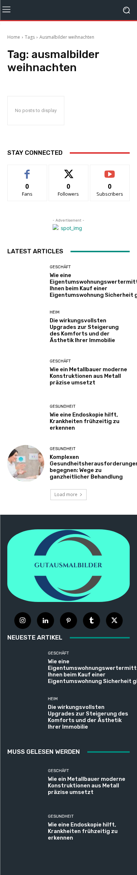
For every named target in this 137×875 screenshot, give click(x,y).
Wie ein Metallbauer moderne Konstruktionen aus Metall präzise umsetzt (88, 376)
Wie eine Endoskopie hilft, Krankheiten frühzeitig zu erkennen (84, 421)
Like (27, 170)
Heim (55, 312)
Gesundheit (63, 406)
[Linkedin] (45, 620)
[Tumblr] (91, 620)
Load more (65, 494)
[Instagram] (22, 620)
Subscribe (110, 170)
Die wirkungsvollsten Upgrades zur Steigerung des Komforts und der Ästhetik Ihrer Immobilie (84, 330)
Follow (68, 170)
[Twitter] (114, 620)
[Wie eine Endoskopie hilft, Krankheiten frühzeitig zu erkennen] (25, 418)
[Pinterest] (68, 620)
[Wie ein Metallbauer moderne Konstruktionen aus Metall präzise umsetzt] (25, 372)
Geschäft (60, 267)
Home (13, 37)
